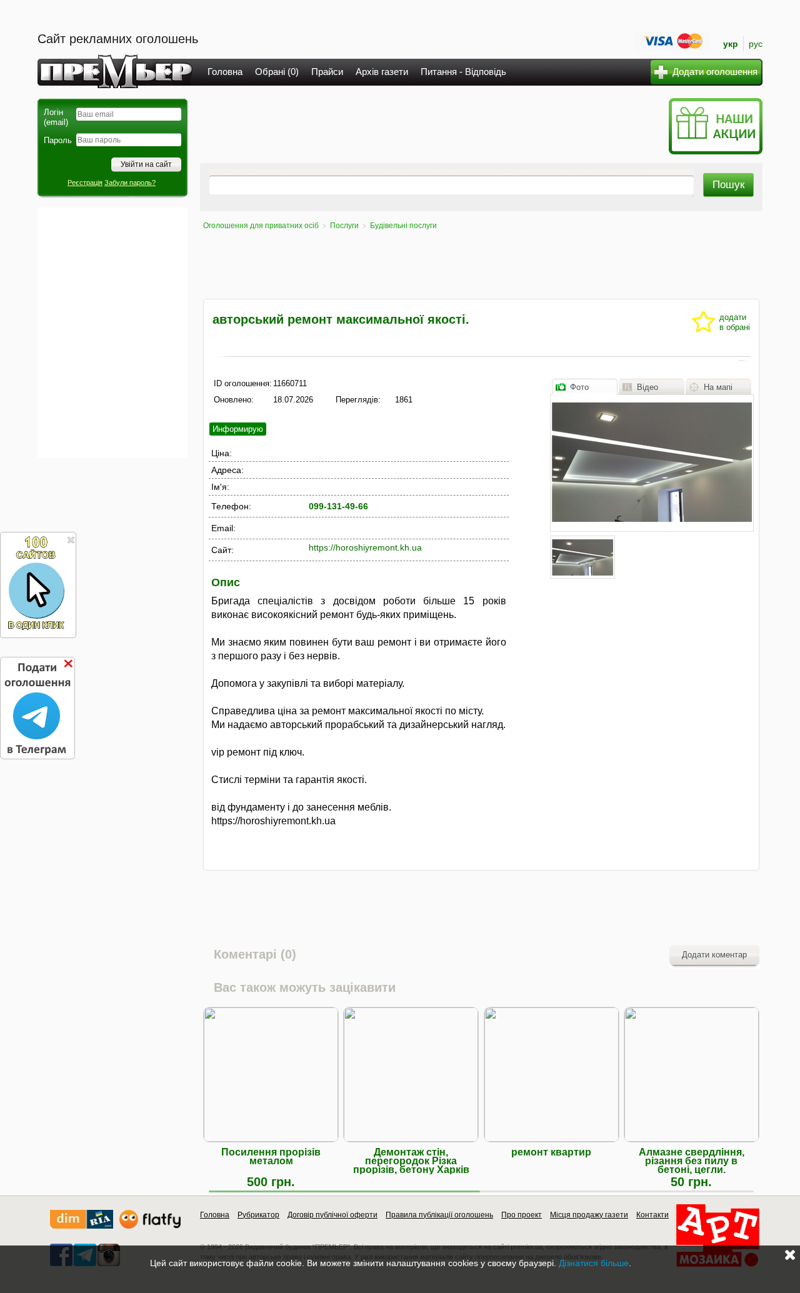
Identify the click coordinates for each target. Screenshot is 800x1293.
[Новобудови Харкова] (81, 1226)
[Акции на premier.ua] (715, 151)
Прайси (327, 71)
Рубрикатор (258, 1215)
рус (755, 44)
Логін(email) (56, 117)
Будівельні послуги (403, 225)
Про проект (521, 1215)
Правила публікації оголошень (439, 1215)
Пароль (58, 140)
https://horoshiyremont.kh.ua (365, 547)
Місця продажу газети (589, 1215)
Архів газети (382, 71)
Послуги (344, 225)
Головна (225, 71)
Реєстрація (85, 182)
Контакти (652, 1215)
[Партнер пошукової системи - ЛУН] (150, 1226)
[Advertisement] (113, 332)
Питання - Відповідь (463, 71)
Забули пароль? (130, 182)
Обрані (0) (277, 71)
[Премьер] (115, 84)
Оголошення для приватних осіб (261, 225)
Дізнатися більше (594, 1263)
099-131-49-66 (338, 506)
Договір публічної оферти (333, 1215)
